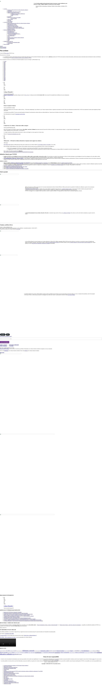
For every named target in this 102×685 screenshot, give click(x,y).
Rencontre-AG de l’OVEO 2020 (9, 674)
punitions (26, 652)
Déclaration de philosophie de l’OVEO (14, 11)
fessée (71, 650)
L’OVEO (5, 8)
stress (42, 652)
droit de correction (52, 650)
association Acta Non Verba (20, 114)
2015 (4, 72)
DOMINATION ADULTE (8, 41)
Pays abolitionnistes (10, 31)
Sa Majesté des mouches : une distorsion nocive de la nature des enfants (16, 613)
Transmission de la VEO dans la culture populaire (15, 28)
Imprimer (2, 334)
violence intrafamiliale (64, 652)
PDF (8, 334)
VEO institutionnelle (10, 35)
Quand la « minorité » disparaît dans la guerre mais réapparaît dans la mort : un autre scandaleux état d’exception (22, 619)
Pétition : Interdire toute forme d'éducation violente (14, 167)
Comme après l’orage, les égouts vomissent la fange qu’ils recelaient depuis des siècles (18, 614)
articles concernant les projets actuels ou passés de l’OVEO (21, 57)
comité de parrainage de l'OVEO (66, 162)
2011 (4, 76)
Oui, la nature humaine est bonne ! (53, 242)
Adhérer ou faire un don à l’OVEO (13, 12)
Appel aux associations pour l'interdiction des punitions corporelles (17, 168)
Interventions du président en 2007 (6, 336)
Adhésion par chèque (14, 14)
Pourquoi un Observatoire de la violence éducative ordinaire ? (17, 9)
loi (82, 650)
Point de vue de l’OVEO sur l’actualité (13, 17)
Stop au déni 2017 (20, 163)
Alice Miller (8, 650)
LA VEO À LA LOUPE (8, 22)
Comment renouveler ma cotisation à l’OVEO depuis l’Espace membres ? (16, 665)
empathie (68, 650)
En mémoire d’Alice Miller (9, 633)
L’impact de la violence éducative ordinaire (14, 27)
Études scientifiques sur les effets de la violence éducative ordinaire (18, 23)
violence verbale (93, 652)
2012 (4, 75)
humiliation (77, 650)
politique (13, 652)
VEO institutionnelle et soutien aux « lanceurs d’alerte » (14, 158)
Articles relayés (10, 43)
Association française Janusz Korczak (32, 188)
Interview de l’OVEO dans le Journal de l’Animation (13, 612)
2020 (4, 68)
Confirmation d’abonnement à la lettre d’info (11, 682)
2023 (4, 65)
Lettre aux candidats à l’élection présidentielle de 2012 (13, 165)
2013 (4, 74)
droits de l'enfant (60, 650)
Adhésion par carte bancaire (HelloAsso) (18, 13)
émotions (20, 654)
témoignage (6, 350)
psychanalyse (22, 652)
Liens (8, 40)
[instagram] (3, 47)
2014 (4, 73)
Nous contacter (9, 21)
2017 (4, 70)
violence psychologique (80, 652)
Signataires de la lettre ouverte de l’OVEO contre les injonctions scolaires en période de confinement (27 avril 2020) (23, 671)
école (13, 654)
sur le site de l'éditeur (71, 294)
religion (29, 652)
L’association (9, 10)
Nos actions (9, 16)
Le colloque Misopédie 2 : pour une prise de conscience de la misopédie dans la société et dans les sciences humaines (23, 620)
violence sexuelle (87, 652)
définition (26, 350)
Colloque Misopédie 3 (8, 606)
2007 (4, 80)
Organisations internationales (12, 32)
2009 (4, 78)
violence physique (72, 652)
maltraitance (86, 650)
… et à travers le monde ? (11, 34)
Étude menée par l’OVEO (11, 24)
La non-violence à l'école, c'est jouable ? (44, 144)
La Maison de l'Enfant (66, 212)
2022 (4, 66)
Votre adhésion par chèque (8, 678)
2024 (4, 64)
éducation (17, 654)
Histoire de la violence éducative (12, 26)
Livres (8, 36)
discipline (38, 650)
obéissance (94, 650)
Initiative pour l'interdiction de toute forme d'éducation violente (16, 166)
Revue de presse (14, 18)
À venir (5, 61)
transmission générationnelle (48, 652)
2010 (4, 77)
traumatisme (57, 652)
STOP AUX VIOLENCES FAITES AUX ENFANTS (20, 162)
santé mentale (33, 652)
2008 (4, 79)
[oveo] (0, 1)
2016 (4, 71)
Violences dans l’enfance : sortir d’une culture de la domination (70, 624)
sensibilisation (38, 652)
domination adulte (44, 650)
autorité (14, 650)
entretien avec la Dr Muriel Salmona (57, 164)
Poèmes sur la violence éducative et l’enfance (11, 673)
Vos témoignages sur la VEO (12, 25)
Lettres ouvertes (10, 19)
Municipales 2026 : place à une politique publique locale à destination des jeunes (17, 617)
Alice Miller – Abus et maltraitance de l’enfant (7, 637)
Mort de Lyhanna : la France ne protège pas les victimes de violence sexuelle (17, 615)
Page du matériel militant (4, 348)
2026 (4, 62)
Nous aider (9, 20)
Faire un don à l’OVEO (8, 666)
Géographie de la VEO (11, 30)
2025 (4, 63)
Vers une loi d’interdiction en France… (13, 33)
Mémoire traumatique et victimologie (41, 162)
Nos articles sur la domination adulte (13, 42)
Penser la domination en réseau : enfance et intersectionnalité (47, 624)
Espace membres (6, 44)
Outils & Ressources (10, 38)
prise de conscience (17, 652)
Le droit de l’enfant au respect (67, 188)
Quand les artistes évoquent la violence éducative (15, 37)
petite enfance (9, 652)
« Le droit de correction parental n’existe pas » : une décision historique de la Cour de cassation (20, 618)
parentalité (5, 652)
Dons (12, 15)
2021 (4, 67)
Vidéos (8, 39)
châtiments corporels (28, 650)
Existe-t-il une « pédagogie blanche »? (30, 635)
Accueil (1, 46)
